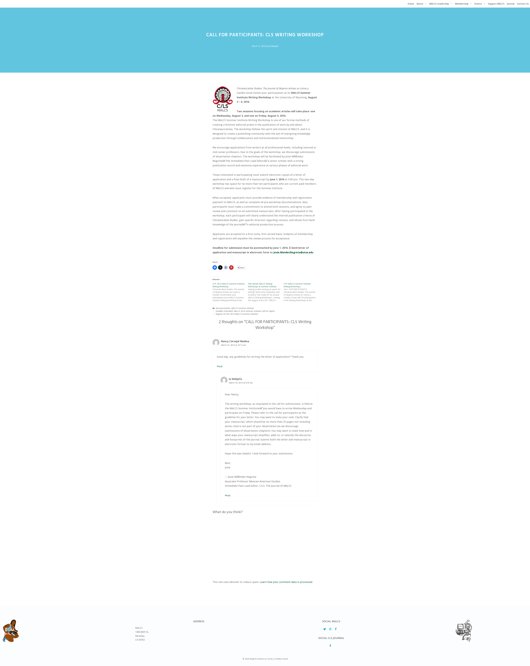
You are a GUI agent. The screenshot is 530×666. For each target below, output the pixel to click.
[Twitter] (324, 629)
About (420, 3)
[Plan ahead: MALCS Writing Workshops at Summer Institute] (265, 292)
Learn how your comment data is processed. (286, 582)
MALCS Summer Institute (242, 308)
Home (411, 3)
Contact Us (523, 3)
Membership (461, 3)
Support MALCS (496, 3)
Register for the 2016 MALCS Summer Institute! (237, 314)
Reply (219, 366)
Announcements (223, 308)
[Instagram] (330, 629)
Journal (510, 3)
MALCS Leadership (439, 3)
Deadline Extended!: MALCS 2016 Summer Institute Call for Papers (245, 311)
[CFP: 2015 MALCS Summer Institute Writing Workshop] (230, 292)
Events (478, 3)
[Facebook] (335, 629)
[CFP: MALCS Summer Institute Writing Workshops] (301, 292)
